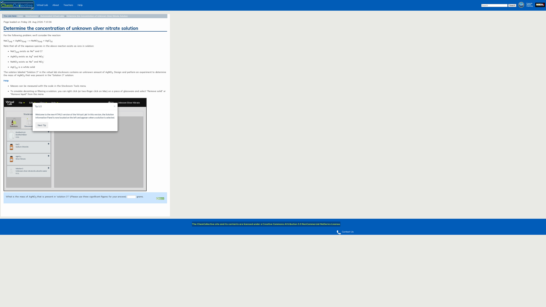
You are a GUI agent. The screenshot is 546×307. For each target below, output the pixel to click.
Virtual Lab (42, 5)
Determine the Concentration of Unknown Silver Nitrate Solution (97, 16)
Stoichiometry (32, 16)
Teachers (68, 5)
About (55, 5)
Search (512, 5)
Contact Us (348, 231)
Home (20, 16)
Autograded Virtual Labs (52, 16)
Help (80, 5)
